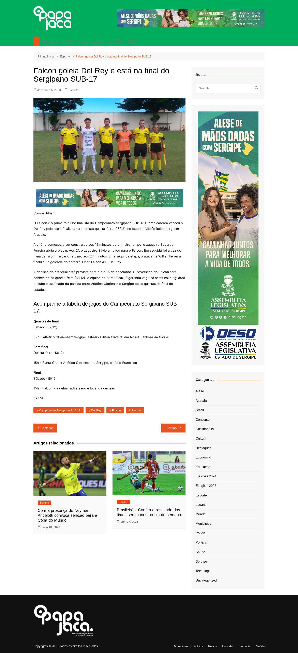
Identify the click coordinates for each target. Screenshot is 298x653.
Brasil (200, 410)
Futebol (136, 410)
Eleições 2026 (206, 486)
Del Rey (96, 410)
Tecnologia (203, 571)
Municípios (49, 41)
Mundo (201, 514)
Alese (200, 391)
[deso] (228, 333)
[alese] (228, 350)
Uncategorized (206, 580)
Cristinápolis (205, 429)
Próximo (171, 428)
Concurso (203, 419)
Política (67, 41)
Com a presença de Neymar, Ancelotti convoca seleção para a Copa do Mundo (67, 515)
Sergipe (201, 561)
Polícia (83, 41)
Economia (203, 457)
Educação (115, 41)
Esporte (98, 41)
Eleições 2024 (206, 476)
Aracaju (201, 400)
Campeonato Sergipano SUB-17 (59, 410)
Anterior (47, 428)
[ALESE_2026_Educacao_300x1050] (228, 217)
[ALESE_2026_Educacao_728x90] (191, 18)
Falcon (116, 410)
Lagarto (201, 504)
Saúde (132, 41)
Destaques (203, 448)
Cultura (201, 438)
